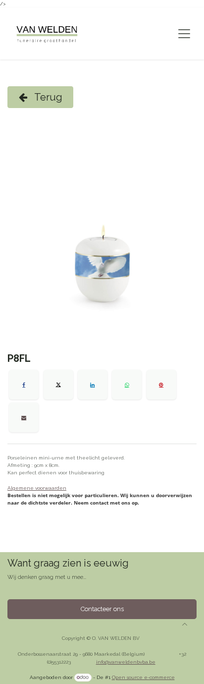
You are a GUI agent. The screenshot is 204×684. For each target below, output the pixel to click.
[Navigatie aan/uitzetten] (184, 34)
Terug (47, 97)
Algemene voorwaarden (36, 488)
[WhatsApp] (127, 384)
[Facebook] (24, 384)
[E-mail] (24, 417)
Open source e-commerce (143, 677)
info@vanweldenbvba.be (125, 662)
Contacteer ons (102, 609)
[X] (58, 384)
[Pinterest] (161, 384)
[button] (185, 624)
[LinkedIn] (92, 384)
